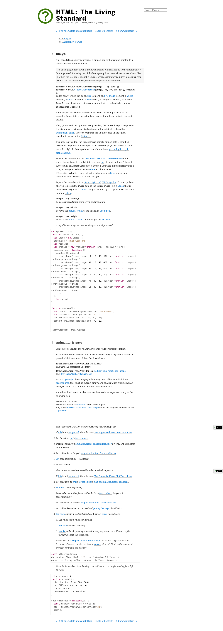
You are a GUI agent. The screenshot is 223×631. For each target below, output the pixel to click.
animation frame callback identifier (93, 444)
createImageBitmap (84, 89)
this (60, 432)
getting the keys (101, 508)
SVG (109, 96)
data (92, 169)
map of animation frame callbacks (98, 453)
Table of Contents (104, 31)
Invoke (62, 531)
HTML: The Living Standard (85, 15)
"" (96, 158)
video (130, 96)
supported (61, 410)
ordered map (63, 383)
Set (57, 459)
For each (60, 514)
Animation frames (70, 42)
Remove (60, 487)
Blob (89, 99)
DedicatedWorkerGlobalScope (110, 371)
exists (104, 514)
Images (65, 38)
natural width (76, 211)
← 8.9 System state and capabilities (74, 31)
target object (68, 379)
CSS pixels (86, 136)
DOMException (115, 158)
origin (68, 193)
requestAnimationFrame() (86, 540)
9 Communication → (126, 31)
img (89, 96)
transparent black (65, 133)
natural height (76, 219)
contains (81, 404)
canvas (71, 99)
